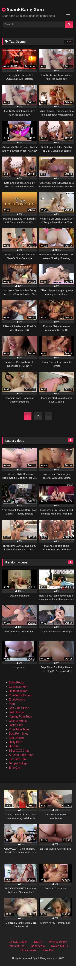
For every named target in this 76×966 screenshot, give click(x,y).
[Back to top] (65, 956)
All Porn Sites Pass (21, 754)
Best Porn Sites (18, 733)
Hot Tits (13, 746)
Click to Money (18, 720)
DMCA (38, 941)
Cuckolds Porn (18, 686)
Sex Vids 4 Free (19, 708)
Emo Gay (15, 767)
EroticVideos (17, 699)
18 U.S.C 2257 (18, 941)
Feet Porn (49, 950)
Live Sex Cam (18, 759)
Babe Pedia (16, 682)
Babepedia (38, 946)
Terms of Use (16, 946)
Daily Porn (15, 742)
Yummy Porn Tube (20, 716)
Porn (12, 703)
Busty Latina (28, 950)
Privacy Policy (58, 941)
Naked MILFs (59, 946)
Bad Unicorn (17, 712)
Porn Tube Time (19, 729)
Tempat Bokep (18, 763)
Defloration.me (18, 691)
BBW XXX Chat (19, 750)
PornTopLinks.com (20, 695)
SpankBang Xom (25, 9)
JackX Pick (16, 725)
